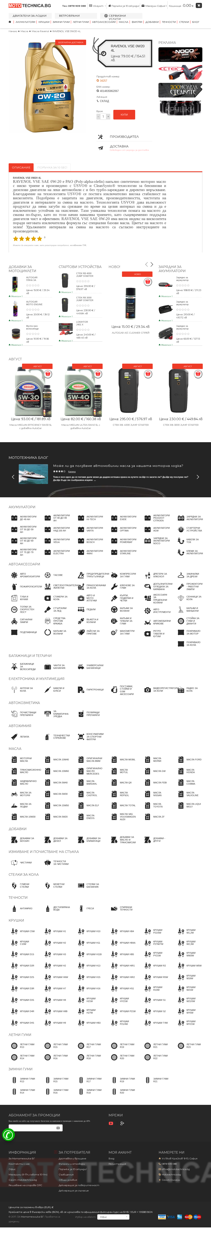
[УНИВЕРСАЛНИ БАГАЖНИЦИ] (89, 670)
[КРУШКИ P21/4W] (122, 1026)
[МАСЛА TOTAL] (122, 809)
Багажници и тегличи (30, 656)
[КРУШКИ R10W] (155, 992)
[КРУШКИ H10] (87, 935)
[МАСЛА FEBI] (154, 786)
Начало (13, 31)
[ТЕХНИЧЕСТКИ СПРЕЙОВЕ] (56, 740)
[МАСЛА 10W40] (55, 763)
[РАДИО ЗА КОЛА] (188, 693)
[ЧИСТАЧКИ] (20, 866)
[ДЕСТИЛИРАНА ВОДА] (56, 912)
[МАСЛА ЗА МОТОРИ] (22, 798)
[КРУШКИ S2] (154, 1015)
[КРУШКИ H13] (87, 969)
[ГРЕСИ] (84, 912)
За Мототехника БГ (22, 1158)
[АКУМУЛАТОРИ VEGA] (56, 544)
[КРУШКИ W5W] (188, 969)
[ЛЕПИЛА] (19, 740)
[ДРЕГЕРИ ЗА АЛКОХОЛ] (155, 579)
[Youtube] (111, 1123)
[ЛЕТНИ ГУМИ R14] (22, 1061)
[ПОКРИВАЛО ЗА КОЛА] (188, 647)
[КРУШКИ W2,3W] (188, 946)
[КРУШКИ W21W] (188, 992)
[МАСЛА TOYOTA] (155, 809)
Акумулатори (25, 22)
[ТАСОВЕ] (52, 579)
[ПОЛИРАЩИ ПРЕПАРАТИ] (88, 717)
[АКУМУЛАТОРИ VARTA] (89, 533)
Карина (72, 471)
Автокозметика (24, 703)
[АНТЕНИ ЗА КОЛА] (22, 693)
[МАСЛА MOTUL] (122, 775)
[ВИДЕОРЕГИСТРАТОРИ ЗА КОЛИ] (160, 693)
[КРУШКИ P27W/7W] (155, 946)
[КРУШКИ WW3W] (188, 958)
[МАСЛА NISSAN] (155, 798)
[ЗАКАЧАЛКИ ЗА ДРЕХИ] (188, 579)
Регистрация (117, 1163)
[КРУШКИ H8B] (54, 1015)
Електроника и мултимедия (36, 679)
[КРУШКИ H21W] (88, 1004)
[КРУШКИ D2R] (21, 969)
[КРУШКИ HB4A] (122, 946)
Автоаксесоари (104, 22)
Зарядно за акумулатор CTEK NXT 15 (183, 304)
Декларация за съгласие (74, 1190)
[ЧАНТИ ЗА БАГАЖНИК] (55, 670)
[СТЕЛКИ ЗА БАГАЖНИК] (88, 889)
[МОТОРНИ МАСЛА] (22, 763)
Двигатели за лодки (30, 15)
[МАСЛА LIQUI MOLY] (188, 809)
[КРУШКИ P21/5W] (155, 935)
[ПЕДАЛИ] (85, 613)
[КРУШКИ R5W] (155, 981)
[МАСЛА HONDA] (188, 775)
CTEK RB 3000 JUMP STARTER (84, 299)
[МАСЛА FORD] (188, 763)
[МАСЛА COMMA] (188, 786)
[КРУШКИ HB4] (121, 935)
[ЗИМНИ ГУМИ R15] (55, 1084)
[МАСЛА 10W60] (55, 775)
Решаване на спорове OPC (25, 1185)
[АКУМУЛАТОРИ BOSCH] (89, 544)
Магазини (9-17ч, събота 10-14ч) (28, 1174)
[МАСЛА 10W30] (22, 820)
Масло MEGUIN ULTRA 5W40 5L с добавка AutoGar (80, 426)
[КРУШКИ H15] (87, 981)
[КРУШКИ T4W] (155, 1026)
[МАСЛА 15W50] (55, 809)
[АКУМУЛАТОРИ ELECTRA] (56, 556)
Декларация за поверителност (79, 1185)
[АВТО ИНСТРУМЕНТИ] (156, 614)
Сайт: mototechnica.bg (23, 1179)
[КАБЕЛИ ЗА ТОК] (188, 544)
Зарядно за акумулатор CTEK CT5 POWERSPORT (184, 330)
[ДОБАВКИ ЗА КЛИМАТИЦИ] (88, 843)
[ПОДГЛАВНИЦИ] (23, 636)
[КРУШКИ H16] (87, 992)
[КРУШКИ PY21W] (155, 958)
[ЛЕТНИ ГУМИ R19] (122, 1049)
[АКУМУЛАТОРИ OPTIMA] (122, 533)
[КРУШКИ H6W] (55, 981)
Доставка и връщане (72, 1158)
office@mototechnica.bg (176, 1169)
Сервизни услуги (117, 17)
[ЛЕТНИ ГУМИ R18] (88, 1061)
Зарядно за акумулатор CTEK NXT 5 (182, 280)
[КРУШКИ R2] (154, 969)
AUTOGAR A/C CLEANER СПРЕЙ (130, 332)
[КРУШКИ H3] (54, 958)
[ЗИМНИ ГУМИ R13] (22, 1084)
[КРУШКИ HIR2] (122, 981)
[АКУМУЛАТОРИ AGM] (156, 533)
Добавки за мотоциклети (22, 269)
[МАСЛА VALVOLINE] (188, 798)
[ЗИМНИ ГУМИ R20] (122, 1095)
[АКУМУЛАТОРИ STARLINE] (122, 556)
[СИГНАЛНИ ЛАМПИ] (22, 625)
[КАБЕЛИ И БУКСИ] (55, 693)
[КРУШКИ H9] (54, 1026)
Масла (123, 22)
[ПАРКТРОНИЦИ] (89, 693)
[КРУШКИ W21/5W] (188, 1004)
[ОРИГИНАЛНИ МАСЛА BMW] (88, 763)
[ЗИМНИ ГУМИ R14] (22, 1095)
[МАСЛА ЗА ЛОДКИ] (22, 809)
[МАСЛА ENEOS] (88, 820)
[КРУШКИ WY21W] (188, 1026)
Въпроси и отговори (72, 1163)
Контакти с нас (19, 1163)
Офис (12, 1169)
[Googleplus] (122, 1123)
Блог (195, 22)
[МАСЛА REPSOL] (122, 798)
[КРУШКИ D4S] (21, 1026)
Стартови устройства (80, 267)
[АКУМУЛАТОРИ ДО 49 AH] (22, 522)
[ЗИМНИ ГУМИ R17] (88, 1084)
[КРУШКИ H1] (54, 935)
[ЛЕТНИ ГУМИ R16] (55, 1061)
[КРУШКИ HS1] (121, 992)
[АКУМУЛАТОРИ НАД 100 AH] (56, 533)
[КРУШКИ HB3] (88, 1026)
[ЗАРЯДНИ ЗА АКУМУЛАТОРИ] (189, 522)
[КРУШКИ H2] (54, 946)
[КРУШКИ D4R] (21, 1015)
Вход (111, 1158)
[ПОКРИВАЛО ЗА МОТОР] (188, 636)
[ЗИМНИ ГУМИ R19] (122, 1084)
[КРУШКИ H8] (54, 1004)
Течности (169, 22)
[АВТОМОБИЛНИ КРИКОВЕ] (156, 626)
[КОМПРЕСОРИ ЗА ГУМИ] (122, 579)
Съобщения (66, 1174)
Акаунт (98, 6)
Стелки (184, 22)
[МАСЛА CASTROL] (88, 798)
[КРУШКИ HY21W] (122, 1004)
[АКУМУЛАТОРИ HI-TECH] (89, 522)
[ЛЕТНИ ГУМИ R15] (55, 1049)
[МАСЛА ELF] (87, 809)
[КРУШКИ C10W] (22, 946)
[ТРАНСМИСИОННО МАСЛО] (25, 775)
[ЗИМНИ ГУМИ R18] (88, 1095)
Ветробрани (69, 15)
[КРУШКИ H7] (54, 992)
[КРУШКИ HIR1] (122, 969)
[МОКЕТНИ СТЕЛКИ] (55, 889)
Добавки (152, 22)
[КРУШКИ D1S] (21, 958)
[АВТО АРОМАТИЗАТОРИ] (24, 579)
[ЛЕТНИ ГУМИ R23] (188, 1049)
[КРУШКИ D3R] (21, 992)
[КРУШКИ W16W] (188, 981)
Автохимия (20, 726)
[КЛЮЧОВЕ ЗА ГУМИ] (122, 590)
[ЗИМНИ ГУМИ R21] (155, 1084)
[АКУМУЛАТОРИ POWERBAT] (122, 544)
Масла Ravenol (41, 31)
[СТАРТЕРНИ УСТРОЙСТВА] (188, 533)
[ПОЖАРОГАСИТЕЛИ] (25, 590)
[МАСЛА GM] (153, 775)
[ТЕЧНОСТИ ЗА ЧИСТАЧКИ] (55, 866)
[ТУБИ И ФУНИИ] (22, 602)
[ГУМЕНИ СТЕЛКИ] (22, 889)
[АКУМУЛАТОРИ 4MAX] (89, 556)
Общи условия (68, 1179)
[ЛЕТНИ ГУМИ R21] (155, 1049)
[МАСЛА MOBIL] (122, 763)
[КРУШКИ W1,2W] (188, 935)
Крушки (44, 22)
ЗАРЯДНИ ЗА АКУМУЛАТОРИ (172, 269)
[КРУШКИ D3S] (21, 1004)
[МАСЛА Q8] (120, 786)
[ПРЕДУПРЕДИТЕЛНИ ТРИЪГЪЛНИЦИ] (92, 579)
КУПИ (124, 114)
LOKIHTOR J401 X (82, 323)
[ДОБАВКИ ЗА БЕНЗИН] (22, 843)
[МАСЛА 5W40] (55, 786)
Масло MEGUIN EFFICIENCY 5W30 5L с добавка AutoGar (30, 426)
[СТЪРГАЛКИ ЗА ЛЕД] (55, 613)
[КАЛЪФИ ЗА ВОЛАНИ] (55, 636)
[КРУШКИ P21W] (122, 1015)
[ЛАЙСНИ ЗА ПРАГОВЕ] (88, 636)
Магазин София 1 (155, 6)
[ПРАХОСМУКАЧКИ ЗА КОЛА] (90, 590)
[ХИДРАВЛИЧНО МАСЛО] (23, 786)
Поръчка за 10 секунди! (125, 6)
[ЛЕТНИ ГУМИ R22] (155, 1061)
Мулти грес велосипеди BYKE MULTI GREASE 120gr (34, 330)
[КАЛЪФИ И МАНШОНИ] (188, 613)
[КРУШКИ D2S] (21, 981)
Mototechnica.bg (171, 1174)
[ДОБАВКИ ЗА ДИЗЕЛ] (55, 843)
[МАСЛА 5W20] (55, 820)
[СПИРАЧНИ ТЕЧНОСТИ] (122, 912)
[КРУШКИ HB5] (121, 958)
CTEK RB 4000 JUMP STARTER (84, 274)
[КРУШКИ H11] (87, 946)
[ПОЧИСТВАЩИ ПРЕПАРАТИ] (22, 717)
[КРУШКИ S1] (154, 1004)
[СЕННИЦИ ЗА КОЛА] (188, 602)
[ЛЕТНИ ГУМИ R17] (88, 1049)
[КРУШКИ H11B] (88, 958)
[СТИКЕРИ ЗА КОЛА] (55, 602)
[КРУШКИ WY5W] (188, 1015)
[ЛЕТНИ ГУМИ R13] (22, 1049)
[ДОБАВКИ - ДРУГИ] (155, 843)
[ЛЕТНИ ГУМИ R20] (122, 1061)
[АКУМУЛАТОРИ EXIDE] (122, 522)
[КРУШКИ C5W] (22, 935)
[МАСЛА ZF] (153, 820)
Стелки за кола (24, 875)
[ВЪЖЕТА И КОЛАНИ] (88, 625)
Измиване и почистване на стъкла (44, 852)
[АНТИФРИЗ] (20, 912)
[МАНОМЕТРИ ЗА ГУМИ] (122, 636)
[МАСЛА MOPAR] (155, 763)
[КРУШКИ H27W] (88, 1015)
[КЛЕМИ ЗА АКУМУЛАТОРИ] (189, 556)
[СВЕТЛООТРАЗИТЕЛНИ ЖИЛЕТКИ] (60, 590)
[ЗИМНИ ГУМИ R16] (55, 1095)
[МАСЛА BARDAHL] (88, 786)
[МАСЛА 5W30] (55, 798)
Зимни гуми (61, 22)
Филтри (137, 22)
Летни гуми (81, 22)
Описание (21, 167)
